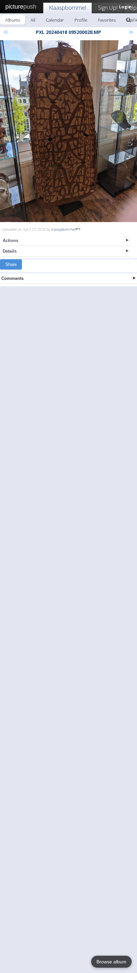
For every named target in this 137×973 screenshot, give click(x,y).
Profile (80, 20)
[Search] (128, 20)
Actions (10, 240)
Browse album (111, 961)
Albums (12, 20)
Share (11, 264)
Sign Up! (107, 7)
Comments (12, 278)
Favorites (107, 20)
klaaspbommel (63, 229)
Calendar (55, 20)
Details (10, 251)
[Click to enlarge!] (68, 131)
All (33, 20)
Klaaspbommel (67, 7)
